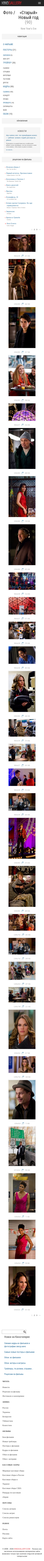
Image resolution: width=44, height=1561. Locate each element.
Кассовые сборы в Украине (10, 1481)
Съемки (6, 92)
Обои (5, 114)
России (5, 1408)
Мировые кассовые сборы (13, 1471)
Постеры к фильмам (10, 1446)
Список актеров (9, 1509)
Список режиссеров (10, 1518)
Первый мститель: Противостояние (19, 173)
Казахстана (7, 1425)
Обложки (6, 55)
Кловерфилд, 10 (12, 197)
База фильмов (8, 1437)
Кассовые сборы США (11, 1488)
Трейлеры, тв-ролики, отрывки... (18, 1369)
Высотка (9, 191)
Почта (5, 1529)
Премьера (7, 103)
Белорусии (6, 1417)
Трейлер (7, 63)
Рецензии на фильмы (13, 1374)
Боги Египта (11, 223)
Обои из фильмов (9, 1455)
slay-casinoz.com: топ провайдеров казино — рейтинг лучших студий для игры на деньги (21, 137)
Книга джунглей (12, 185)
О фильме (8, 44)
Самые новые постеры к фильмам (19, 1352)
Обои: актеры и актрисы (15, 1363)
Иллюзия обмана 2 (13, 167)
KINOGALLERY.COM (22, 1549)
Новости (6, 1387)
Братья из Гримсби (13, 217)
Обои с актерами (9, 1459)
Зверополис (10, 211)
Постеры (7, 50)
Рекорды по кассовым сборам (11, 1495)
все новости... (9, 149)
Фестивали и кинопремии (13, 1396)
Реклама (5, 1534)
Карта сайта (7, 1538)
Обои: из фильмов (12, 1358)
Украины (6, 1412)
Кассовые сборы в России (13, 1475)
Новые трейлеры (9, 1441)
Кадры (6, 87)
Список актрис (8, 1513)
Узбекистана (7, 1421)
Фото (7, 12)
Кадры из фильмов (10, 1450)
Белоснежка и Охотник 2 (15, 179)
